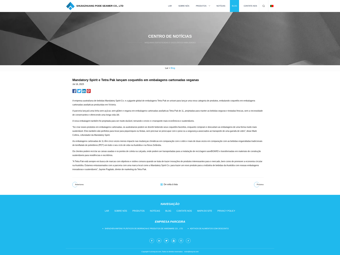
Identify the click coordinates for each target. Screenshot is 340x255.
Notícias (220, 6)
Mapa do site (204, 211)
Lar (170, 6)
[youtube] (173, 240)
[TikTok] (188, 240)
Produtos (201, 6)
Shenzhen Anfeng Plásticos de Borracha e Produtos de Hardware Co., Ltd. (144, 228)
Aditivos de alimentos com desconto (209, 228)
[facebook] (151, 240)
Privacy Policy (226, 211)
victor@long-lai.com (191, 252)
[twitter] (166, 240)
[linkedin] (159, 240)
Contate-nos (250, 6)
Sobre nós (183, 6)
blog (234, 6)
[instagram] (181, 240)
